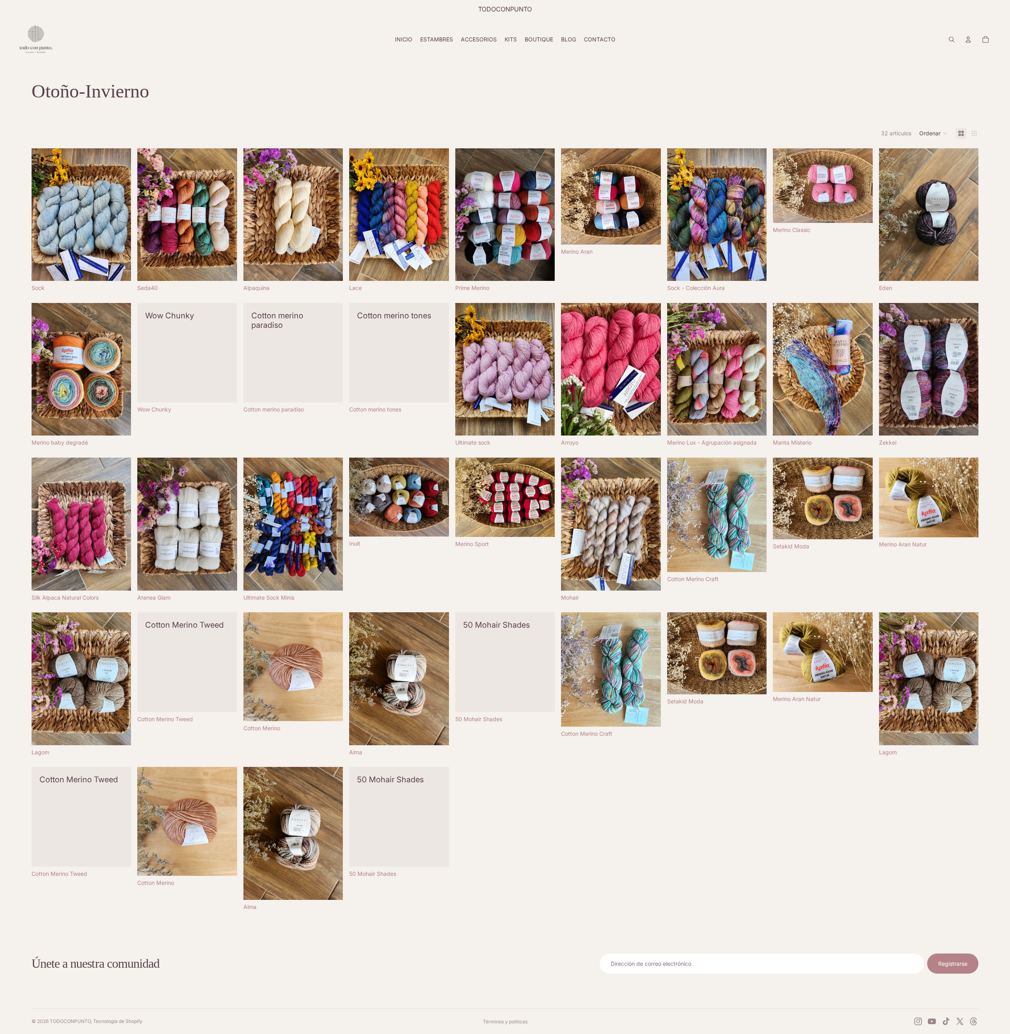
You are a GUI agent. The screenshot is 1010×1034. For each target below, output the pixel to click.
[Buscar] (951, 39)
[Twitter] (960, 1021)
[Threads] (973, 1021)
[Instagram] (918, 1021)
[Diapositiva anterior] (43, 214)
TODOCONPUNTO (70, 1021)
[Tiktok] (946, 1021)
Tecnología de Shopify (117, 1021)
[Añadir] (860, 424)
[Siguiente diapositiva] (119, 214)
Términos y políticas (505, 1022)
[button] (933, 133)
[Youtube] (932, 1021)
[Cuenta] (968, 39)
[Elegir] (119, 269)
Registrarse (952, 963)
